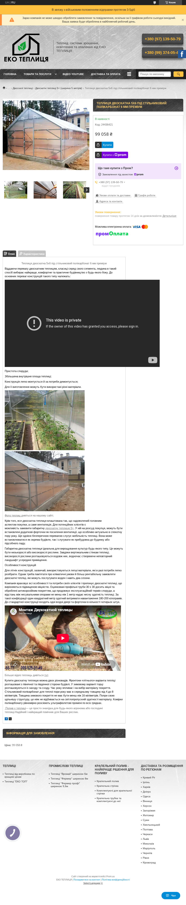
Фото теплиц (13, 515)
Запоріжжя (149, 810)
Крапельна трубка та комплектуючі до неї (109, 800)
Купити (107, 144)
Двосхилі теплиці (23, 88)
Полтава (148, 829)
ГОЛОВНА (10, 74)
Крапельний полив (108, 781)
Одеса (146, 796)
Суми (146, 820)
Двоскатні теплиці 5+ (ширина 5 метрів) (58, 88)
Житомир (148, 815)
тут (46, 675)
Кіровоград (149, 862)
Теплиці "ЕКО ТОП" (16, 781)
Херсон (147, 805)
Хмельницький (151, 824)
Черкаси (148, 834)
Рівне (146, 857)
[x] (10, 719)
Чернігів (147, 853)
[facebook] (6, 719)
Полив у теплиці (15, 708)
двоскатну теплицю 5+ (59, 528)
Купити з (108, 154)
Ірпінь (146, 782)
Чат (173, 895)
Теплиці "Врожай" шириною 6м (69, 773)
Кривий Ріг (149, 777)
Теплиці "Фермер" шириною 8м (69, 778)
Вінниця (147, 801)
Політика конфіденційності (116, 879)
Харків (146, 786)
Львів (146, 838)
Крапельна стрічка (107, 785)
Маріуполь (149, 848)
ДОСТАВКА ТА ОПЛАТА (105, 74)
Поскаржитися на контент (87, 879)
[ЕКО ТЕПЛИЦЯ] (26, 47)
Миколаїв (148, 843)
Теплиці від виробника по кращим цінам (20, 775)
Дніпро (147, 791)
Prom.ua (110, 876)
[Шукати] (178, 74)
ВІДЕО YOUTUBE (73, 74)
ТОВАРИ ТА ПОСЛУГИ (37, 74)
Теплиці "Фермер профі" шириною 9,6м (65, 785)
